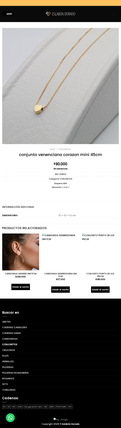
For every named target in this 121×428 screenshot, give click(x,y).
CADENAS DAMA (11, 333)
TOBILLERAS (8, 390)
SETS (5, 384)
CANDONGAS (10, 339)
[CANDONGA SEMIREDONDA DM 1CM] (60, 251)
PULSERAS (7, 367)
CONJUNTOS (65, 149)
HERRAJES (8, 361)
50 (14, 407)
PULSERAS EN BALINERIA (15, 372)
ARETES (6, 321)
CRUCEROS (8, 350)
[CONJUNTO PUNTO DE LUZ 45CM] (100, 251)
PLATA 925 (61, 407)
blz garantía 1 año (33, 407)
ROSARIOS (8, 378)
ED (46, 407)
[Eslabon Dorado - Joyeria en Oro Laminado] (60, 14)
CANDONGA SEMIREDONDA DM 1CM (60, 275)
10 (4, 407)
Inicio (52, 149)
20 (9, 407)
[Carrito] (117, 14)
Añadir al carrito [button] (20, 287)
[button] (10, 417)
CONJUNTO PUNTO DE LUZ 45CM (100, 275)
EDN (65, 183)
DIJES (5, 355)
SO (70, 407)
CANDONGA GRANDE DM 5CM (20, 273)
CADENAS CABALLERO (14, 327)
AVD (20, 407)
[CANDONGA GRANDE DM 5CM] (20, 251)
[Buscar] (18, 14)
